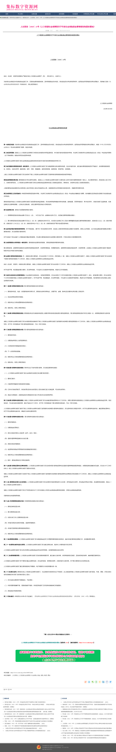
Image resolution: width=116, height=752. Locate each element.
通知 (49, 675)
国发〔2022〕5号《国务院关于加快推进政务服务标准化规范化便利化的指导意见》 (26, 726)
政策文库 (48, 14)
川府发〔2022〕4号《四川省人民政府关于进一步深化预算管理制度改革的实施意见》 (85, 737)
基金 (38, 675)
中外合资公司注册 (102, 14)
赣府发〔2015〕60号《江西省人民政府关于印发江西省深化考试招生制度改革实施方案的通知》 (88, 728)
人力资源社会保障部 (24, 675)
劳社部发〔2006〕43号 (81, 596)
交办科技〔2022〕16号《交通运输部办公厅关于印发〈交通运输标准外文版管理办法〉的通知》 (30, 718)
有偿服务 (75, 14)
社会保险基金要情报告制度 (58, 128)
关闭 (11, 689)
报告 (42, 675)
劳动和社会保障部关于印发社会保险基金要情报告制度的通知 (53, 596)
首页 (7, 14)
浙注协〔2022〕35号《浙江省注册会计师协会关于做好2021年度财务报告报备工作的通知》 (86, 735)
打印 (6, 689)
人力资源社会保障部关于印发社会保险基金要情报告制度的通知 (58, 35)
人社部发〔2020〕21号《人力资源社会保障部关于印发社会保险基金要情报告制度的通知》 (54, 17)
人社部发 (15, 675)
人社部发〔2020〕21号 (58, 60)
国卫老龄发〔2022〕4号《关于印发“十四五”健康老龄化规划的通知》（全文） (25, 723)
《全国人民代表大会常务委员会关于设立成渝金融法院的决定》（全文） (24, 728)
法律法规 (34, 14)
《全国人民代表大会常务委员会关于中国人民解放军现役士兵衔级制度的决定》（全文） (28, 730)
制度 (45, 675)
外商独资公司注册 (88, 14)
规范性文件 (26, 17)
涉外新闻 (61, 14)
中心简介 (20, 14)
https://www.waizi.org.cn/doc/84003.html (22, 672)
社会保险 (34, 675)
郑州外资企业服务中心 (15, 17)
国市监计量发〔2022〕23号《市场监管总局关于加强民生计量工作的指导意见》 (25, 702)
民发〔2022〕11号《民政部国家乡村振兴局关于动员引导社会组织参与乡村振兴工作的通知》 (29, 721)
